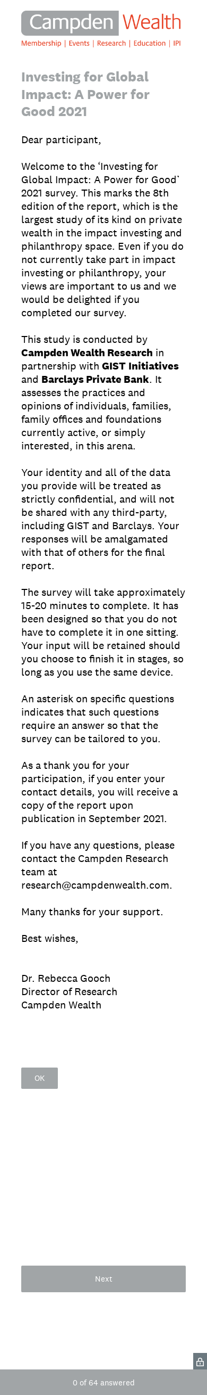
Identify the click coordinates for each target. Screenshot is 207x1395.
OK (39, 1078)
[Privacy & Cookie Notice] (200, 1361)
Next (104, 1279)
